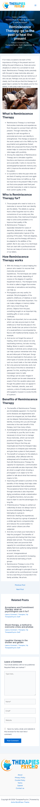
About (20, 775)
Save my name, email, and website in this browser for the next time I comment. (19, 731)
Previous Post (20, 585)
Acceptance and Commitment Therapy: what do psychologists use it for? (19, 609)
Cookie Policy (20, 780)
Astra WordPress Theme (20, 802)
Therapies (21, 614)
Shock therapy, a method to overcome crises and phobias (19, 626)
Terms (20, 783)
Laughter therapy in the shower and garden (16, 641)
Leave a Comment (18, 43)
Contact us (20, 788)
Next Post (20, 589)
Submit (20, 786)
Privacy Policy (20, 778)
